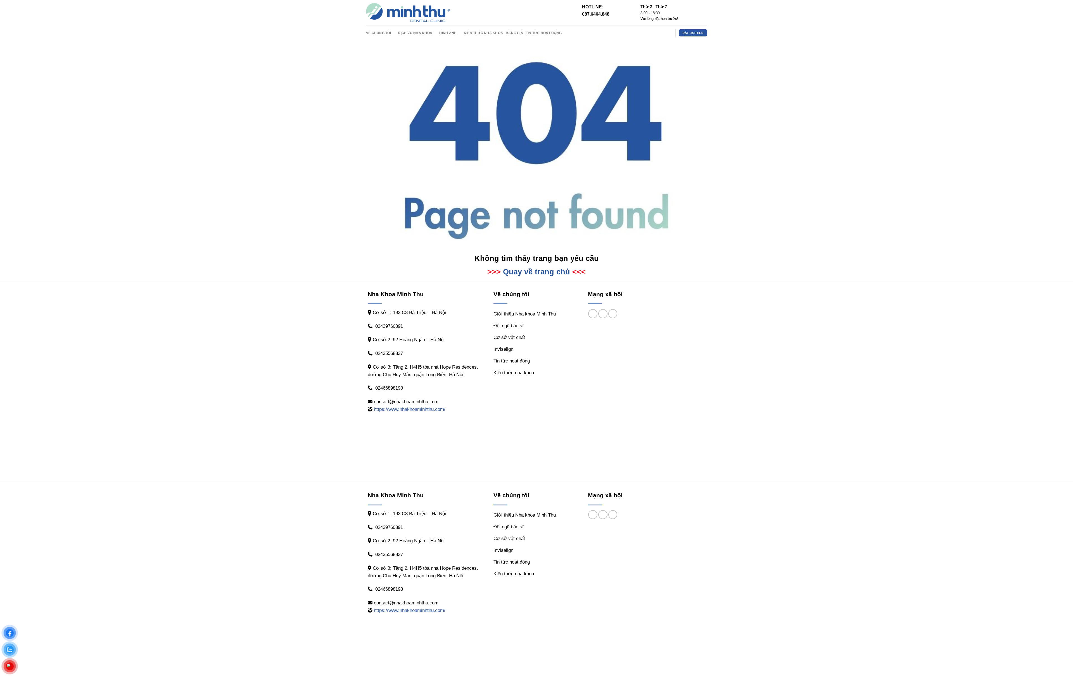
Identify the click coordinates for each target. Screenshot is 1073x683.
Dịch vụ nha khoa (415, 33)
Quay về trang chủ (536, 272)
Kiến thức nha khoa (483, 33)
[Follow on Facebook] (652, 33)
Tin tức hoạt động (544, 33)
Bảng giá (514, 33)
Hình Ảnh (448, 33)
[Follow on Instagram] (660, 33)
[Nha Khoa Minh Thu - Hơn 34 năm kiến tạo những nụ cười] (408, 12)
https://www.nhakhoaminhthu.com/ (409, 409)
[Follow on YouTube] (668, 33)
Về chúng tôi (378, 33)
